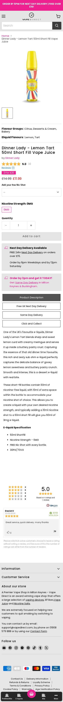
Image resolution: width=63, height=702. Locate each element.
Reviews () (8, 168)
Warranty (27, 689)
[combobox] (27, 26)
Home (5, 35)
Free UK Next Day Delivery (31, 306)
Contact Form (38, 631)
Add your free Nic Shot (13, 185)
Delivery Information (37, 678)
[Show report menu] (55, 532)
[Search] (56, 26)
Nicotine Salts (21, 603)
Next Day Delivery (32, 252)
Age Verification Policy (47, 689)
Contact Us (17, 678)
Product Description (31, 297)
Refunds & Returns (19, 682)
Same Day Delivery (26, 282)
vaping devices (35, 600)
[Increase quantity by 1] (31, 225)
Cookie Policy (10, 689)
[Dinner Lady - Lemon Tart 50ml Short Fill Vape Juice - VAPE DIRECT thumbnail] (7, 113)
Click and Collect (32, 323)
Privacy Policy (42, 685)
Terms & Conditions (20, 685)
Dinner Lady (12, 158)
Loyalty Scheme (41, 682)
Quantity (7, 218)
